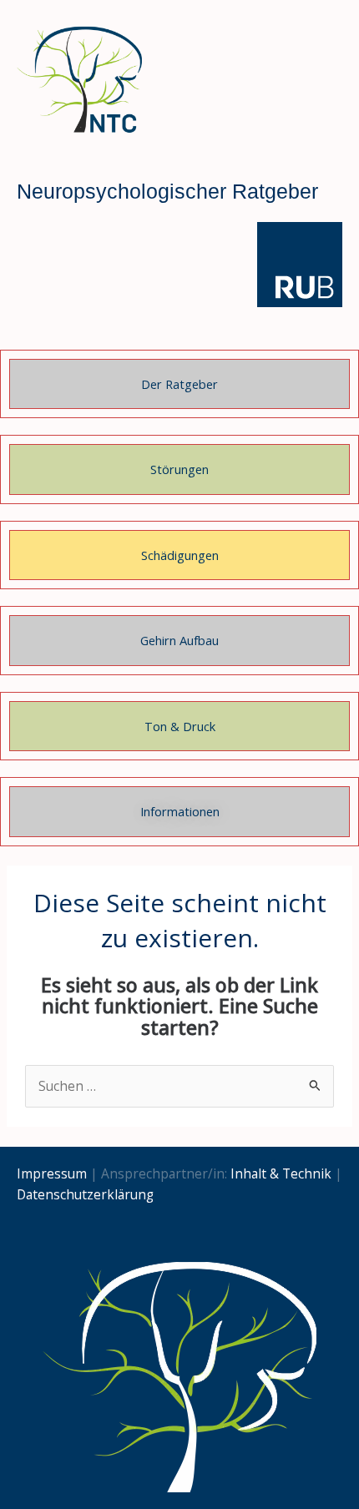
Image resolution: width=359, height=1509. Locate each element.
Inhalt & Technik (280, 1173)
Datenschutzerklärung (85, 1194)
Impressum (52, 1173)
